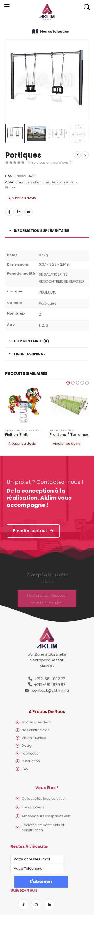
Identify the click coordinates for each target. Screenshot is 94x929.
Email (28, 212)
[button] (68, 383)
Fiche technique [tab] (29, 353)
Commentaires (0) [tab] (31, 341)
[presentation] (12, 81)
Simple (10, 187)
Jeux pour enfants (64, 182)
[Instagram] (36, 904)
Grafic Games (14, 430)
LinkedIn (19, 212)
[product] (24, 405)
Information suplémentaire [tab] (41, 230)
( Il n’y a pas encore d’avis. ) (49, 162)
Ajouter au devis (22, 197)
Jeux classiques (38, 182)
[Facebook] (23, 904)
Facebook (9, 212)
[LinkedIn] (49, 904)
